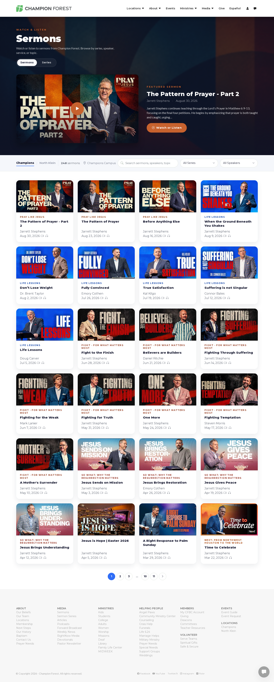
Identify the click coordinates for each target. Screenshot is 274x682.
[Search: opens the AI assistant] (255, 8)
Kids (101, 612)
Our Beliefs (23, 612)
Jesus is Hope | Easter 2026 (105, 541)
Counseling (146, 620)
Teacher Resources (192, 628)
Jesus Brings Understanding (44, 547)
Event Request (231, 616)
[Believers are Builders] (167, 325)
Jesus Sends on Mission (102, 482)
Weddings (145, 655)
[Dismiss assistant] (268, 666)
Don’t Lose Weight (36, 288)
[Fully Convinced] (106, 262)
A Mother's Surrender (38, 482)
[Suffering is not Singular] (229, 262)
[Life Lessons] (44, 325)
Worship (103, 632)
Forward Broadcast (69, 628)
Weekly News (66, 632)
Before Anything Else (161, 221)
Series (46, 62)
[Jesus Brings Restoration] (167, 454)
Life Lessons (31, 350)
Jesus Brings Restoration (165, 482)
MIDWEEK (105, 651)
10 (145, 576)
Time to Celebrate (220, 547)
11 (154, 576)
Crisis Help (146, 624)
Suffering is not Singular (226, 288)
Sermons (38, 38)
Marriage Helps (149, 635)
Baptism (21, 635)
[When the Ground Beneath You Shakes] (229, 196)
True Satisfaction (158, 288)
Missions (103, 635)
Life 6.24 (144, 632)
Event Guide (229, 612)
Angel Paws (147, 612)
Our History (23, 632)
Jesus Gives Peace (220, 482)
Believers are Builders (162, 352)
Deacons (186, 620)
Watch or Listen (169, 127)
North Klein (48, 163)
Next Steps (23, 628)
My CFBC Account (192, 612)
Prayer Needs (25, 643)
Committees (188, 624)
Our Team (22, 616)
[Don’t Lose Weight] (44, 262)
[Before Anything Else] (167, 196)
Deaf (101, 639)
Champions (25, 163)
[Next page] (162, 576)
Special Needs (148, 647)
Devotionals (65, 639)
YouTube (160, 673)
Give (222, 8)
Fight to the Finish (97, 352)
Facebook (144, 673)
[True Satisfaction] (167, 262)
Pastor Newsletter (69, 643)
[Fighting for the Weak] (44, 389)
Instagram (188, 673)
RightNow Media (68, 635)
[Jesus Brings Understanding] (44, 519)
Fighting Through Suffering (228, 352)
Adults (102, 624)
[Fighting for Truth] (106, 389)
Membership (24, 624)
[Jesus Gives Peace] (229, 454)
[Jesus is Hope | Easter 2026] (106, 519)
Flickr (201, 673)
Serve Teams (188, 638)
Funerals (144, 628)
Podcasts (63, 624)
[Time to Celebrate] (229, 519)
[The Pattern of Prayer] (106, 196)
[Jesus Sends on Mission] (106, 454)
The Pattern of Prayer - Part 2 (193, 94)
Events (170, 8)
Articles (62, 620)
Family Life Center (110, 647)
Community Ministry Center (157, 616)
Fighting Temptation (222, 417)
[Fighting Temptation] (229, 389)
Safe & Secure (189, 646)
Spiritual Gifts (188, 642)
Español (235, 8)
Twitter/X (172, 673)
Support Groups (149, 651)
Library (102, 643)
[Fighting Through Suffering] (229, 325)
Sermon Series (66, 616)
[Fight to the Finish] (106, 325)
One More (151, 417)
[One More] (167, 389)
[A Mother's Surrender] (44, 454)
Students (104, 616)
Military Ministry (149, 639)
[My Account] (247, 8)
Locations (22, 620)
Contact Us (23, 639)
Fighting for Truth (97, 417)
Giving (184, 616)
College (103, 620)
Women (103, 628)
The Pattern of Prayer (100, 221)
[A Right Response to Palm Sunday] (167, 519)
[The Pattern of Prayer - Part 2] (77, 108)
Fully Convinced (95, 288)
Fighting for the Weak (39, 417)
